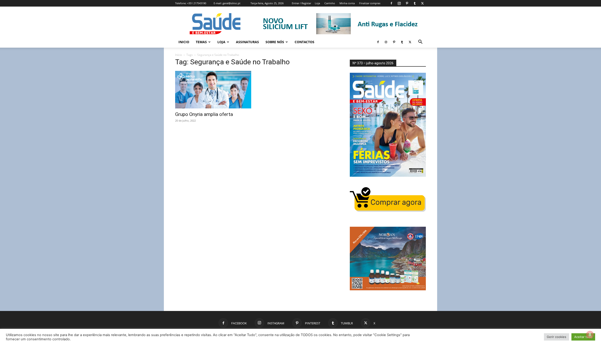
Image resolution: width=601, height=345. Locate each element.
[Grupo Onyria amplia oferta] (213, 89)
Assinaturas (247, 42)
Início (178, 55)
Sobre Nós (275, 42)
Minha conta (347, 3)
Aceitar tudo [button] (583, 337)
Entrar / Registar (301, 3)
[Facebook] (391, 3)
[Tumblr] (414, 3)
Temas (201, 42)
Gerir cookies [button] (556, 337)
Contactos (304, 42)
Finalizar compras (369, 3)
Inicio (183, 42)
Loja (317, 3)
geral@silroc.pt (231, 3)
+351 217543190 (196, 3)
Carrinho (329, 3)
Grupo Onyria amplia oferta (204, 114)
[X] (422, 3)
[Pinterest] (406, 3)
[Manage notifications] (590, 334)
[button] (420, 42)
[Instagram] (399, 3)
